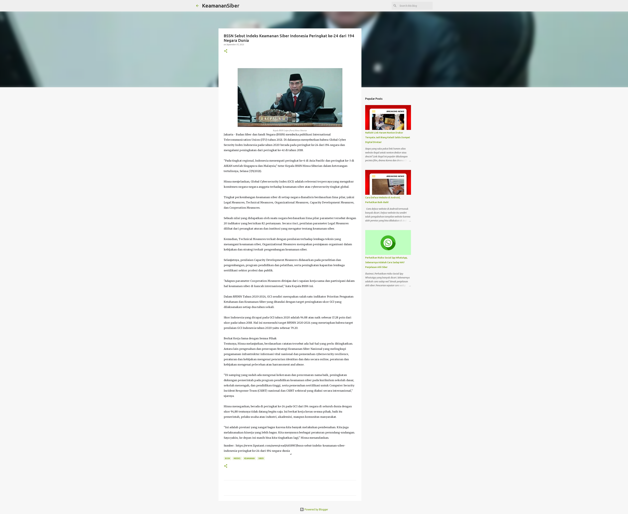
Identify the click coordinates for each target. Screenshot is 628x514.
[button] (226, 51)
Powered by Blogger (316, 509)
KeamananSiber (220, 5)
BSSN (227, 458)
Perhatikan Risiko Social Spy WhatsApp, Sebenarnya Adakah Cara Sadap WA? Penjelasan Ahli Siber (386, 262)
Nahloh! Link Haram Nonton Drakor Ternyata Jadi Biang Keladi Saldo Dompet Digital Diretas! (387, 137)
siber (261, 458)
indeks (237, 458)
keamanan (249, 458)
